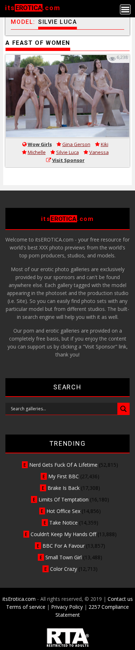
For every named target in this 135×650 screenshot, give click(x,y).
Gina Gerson (76, 144)
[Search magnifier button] (123, 409)
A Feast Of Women (37, 42)
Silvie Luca (67, 152)
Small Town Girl (63, 557)
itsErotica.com (19, 598)
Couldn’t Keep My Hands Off (63, 534)
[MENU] (125, 9)
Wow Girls (40, 144)
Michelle (37, 152)
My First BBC (63, 476)
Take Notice (63, 522)
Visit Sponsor (68, 160)
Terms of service (25, 606)
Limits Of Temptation (64, 499)
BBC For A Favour (63, 545)
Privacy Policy (67, 606)
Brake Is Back (64, 487)
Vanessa (99, 152)
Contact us (120, 598)
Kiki (104, 144)
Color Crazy (63, 568)
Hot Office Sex (63, 511)
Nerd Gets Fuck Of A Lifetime (63, 464)
